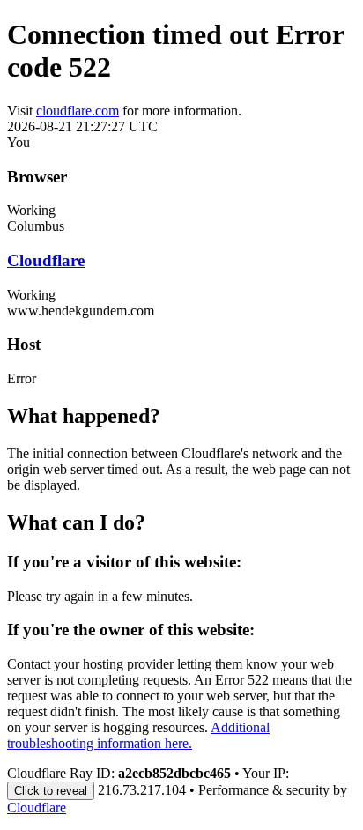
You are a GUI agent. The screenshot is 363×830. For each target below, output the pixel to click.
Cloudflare (46, 260)
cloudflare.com (77, 110)
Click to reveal (50, 790)
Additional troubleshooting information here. (138, 735)
